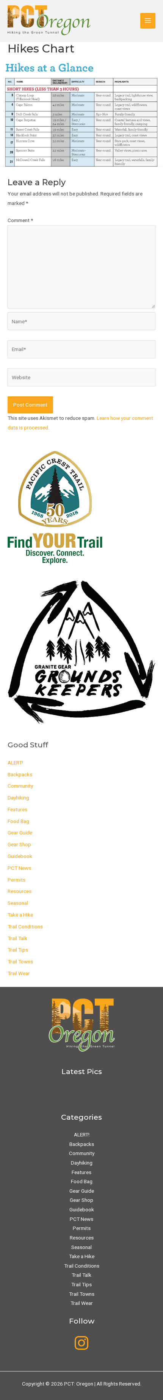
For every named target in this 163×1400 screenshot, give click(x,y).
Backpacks (20, 774)
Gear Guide (20, 833)
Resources (19, 891)
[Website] (81, 379)
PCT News (19, 868)
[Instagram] (81, 1343)
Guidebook (20, 856)
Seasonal (18, 903)
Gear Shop (19, 844)
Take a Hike (20, 915)
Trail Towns (20, 961)
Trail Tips (18, 950)
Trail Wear (19, 973)
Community (20, 786)
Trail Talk (17, 938)
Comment (20, 220)
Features (17, 809)
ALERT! (15, 763)
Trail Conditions (25, 926)
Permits (16, 880)
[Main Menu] (148, 21)
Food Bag (18, 821)
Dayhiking (18, 798)
